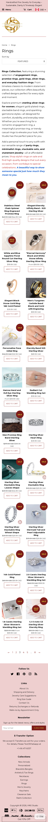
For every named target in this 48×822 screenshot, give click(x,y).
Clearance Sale (24, 794)
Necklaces (24, 776)
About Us (24, 688)
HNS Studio (32, 805)
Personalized (24, 765)
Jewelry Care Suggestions (24, 696)
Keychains (24, 791)
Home (4, 45)
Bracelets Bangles (24, 769)
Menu (8, 9)
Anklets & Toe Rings (24, 772)
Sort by (5, 56)
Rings (24, 783)
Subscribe (39, 728)
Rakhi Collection (24, 798)
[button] (24, 819)
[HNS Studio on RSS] (35, 674)
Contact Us (24, 703)
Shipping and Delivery (24, 692)
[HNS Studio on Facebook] (18, 674)
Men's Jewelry (24, 787)
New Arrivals (24, 762)
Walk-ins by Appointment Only (24, 710)
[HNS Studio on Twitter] (12, 674)
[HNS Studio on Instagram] (30, 674)
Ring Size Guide (24, 699)
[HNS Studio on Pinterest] (24, 674)
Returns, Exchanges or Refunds (24, 706)
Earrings (24, 780)
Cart (29, 9)
